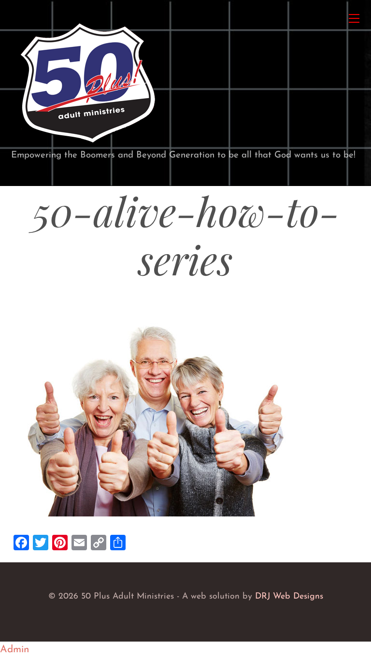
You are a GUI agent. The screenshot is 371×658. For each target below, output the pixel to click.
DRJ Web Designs (289, 596)
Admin (14, 649)
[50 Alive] (87, 144)
